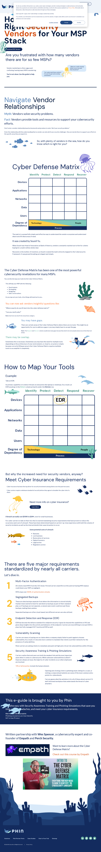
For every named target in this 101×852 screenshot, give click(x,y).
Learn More (35, 507)
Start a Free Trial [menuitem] (44, 838)
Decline (79, 22)
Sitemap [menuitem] (54, 838)
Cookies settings (53, 22)
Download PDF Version (13, 49)
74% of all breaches (23, 666)
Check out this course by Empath (71, 754)
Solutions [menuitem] (7, 838)
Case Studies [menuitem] (31, 838)
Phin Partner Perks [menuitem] (18, 838)
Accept (66, 22)
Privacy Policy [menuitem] (29, 844)
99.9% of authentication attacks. (38, 592)
